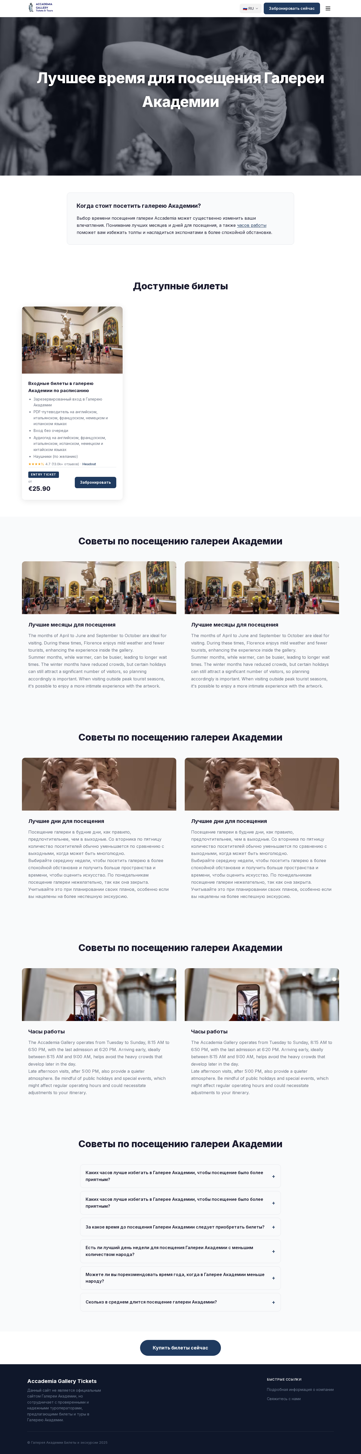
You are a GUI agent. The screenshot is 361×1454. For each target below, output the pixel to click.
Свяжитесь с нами (284, 1398)
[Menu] (328, 8)
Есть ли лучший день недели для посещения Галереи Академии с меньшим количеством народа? (169, 1251)
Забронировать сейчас (292, 8)
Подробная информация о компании (300, 1389)
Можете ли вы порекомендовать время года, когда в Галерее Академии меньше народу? (175, 1278)
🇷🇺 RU (248, 9)
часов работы (251, 225)
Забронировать (95, 482)
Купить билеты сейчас (180, 1348)
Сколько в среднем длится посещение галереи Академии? (151, 1302)
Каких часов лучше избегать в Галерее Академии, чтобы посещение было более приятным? (174, 1176)
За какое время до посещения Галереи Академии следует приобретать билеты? (175, 1227)
